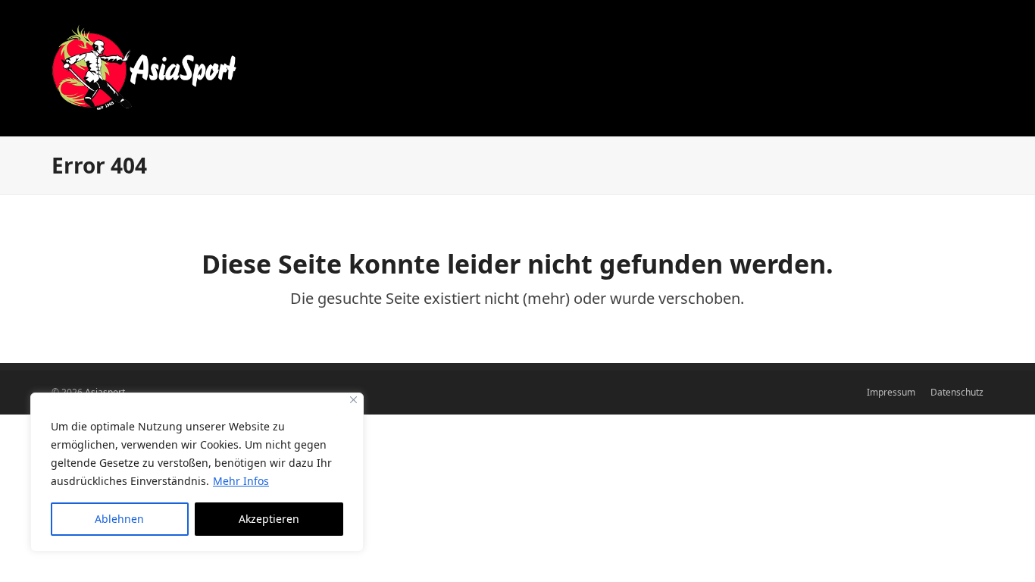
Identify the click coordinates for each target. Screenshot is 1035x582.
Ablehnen (119, 519)
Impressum (891, 392)
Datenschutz (956, 392)
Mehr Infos (241, 481)
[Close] (353, 399)
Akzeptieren (269, 519)
